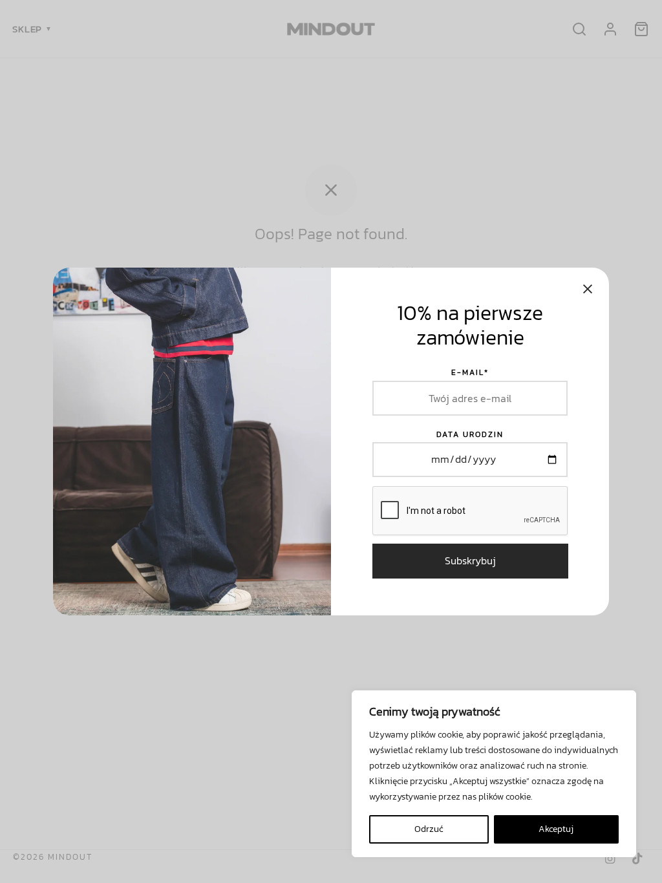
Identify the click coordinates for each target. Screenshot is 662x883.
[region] (494, 773)
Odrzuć (428, 829)
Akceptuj (556, 829)
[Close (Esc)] (587, 289)
